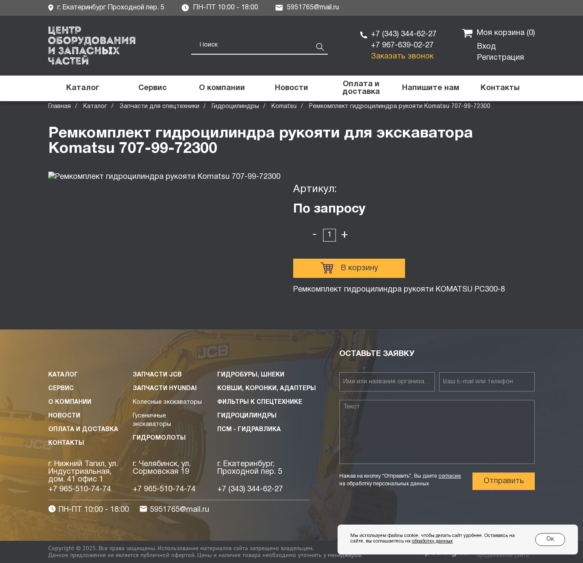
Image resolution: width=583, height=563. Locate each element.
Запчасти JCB (157, 375)
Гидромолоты (159, 438)
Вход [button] (486, 46)
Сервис (61, 388)
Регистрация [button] (500, 57)
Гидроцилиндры (235, 106)
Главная (59, 106)
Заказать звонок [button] (402, 56)
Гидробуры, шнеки (250, 375)
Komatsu (284, 106)
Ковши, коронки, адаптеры (266, 388)
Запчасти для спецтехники (159, 106)
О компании (69, 402)
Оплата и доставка (83, 429)
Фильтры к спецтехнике (259, 402)
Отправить (504, 481)
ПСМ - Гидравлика (249, 429)
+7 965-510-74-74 (79, 489)
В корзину (359, 268)
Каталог (95, 106)
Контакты (66, 443)
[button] (430, 88)
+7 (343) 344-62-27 (404, 34)
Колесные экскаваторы (167, 402)
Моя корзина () (506, 33)
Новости (64, 416)
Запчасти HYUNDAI (165, 388)
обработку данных (432, 541)
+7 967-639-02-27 (402, 45)
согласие (449, 476)
